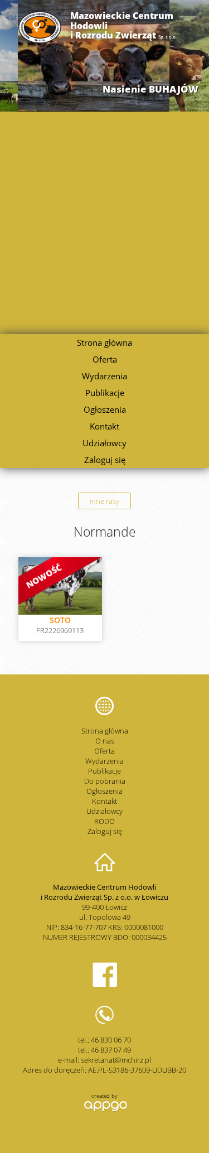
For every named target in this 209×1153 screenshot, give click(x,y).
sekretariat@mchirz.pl (116, 1060)
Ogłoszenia (105, 409)
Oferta (105, 359)
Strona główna (104, 342)
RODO (104, 821)
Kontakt (104, 426)
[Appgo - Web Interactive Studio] (104, 1110)
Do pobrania (104, 781)
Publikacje (104, 392)
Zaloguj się (104, 459)
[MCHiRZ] (40, 41)
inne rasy (104, 501)
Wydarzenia (104, 376)
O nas (104, 741)
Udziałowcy (104, 442)
